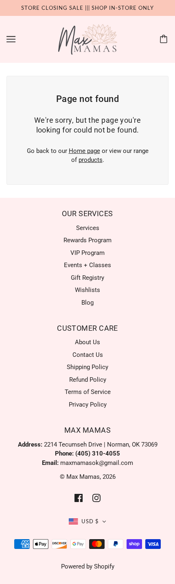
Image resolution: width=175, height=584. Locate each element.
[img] (79, 497)
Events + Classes (87, 265)
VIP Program (87, 253)
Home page (84, 151)
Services (87, 228)
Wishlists (87, 290)
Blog (87, 302)
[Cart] (165, 39)
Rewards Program (87, 240)
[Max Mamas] (87, 38)
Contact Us (87, 354)
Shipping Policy (87, 367)
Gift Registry (87, 277)
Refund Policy (87, 379)
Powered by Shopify (87, 566)
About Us (87, 342)
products (91, 160)
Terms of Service (88, 392)
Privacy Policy (88, 404)
